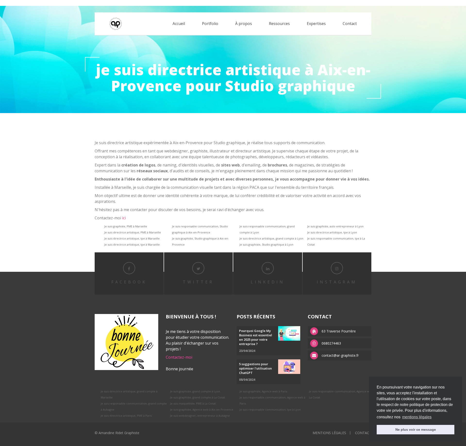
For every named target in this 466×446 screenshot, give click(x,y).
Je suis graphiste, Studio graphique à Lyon (266, 244)
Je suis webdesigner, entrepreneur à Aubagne (200, 415)
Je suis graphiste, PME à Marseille (125, 226)
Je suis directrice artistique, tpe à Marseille (132, 238)
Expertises (316, 23)
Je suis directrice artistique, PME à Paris (126, 415)
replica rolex (37, 2)
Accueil (179, 23)
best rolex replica (13, 2)
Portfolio (210, 23)
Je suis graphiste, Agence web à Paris (263, 391)
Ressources (279, 23)
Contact (350, 23)
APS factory (57, 2)
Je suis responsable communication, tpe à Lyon (270, 409)
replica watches (79, 2)
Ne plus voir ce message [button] (415, 429)
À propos (243, 23)
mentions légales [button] (417, 417)
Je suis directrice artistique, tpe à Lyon (332, 232)
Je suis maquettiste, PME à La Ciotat (193, 403)
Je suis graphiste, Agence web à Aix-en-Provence (201, 409)
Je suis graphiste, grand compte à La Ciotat (197, 397)
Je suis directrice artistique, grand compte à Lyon (271, 238)
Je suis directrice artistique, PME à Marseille (132, 232)
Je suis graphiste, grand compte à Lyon (195, 391)
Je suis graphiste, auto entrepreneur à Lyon (335, 226)
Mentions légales (329, 432)
